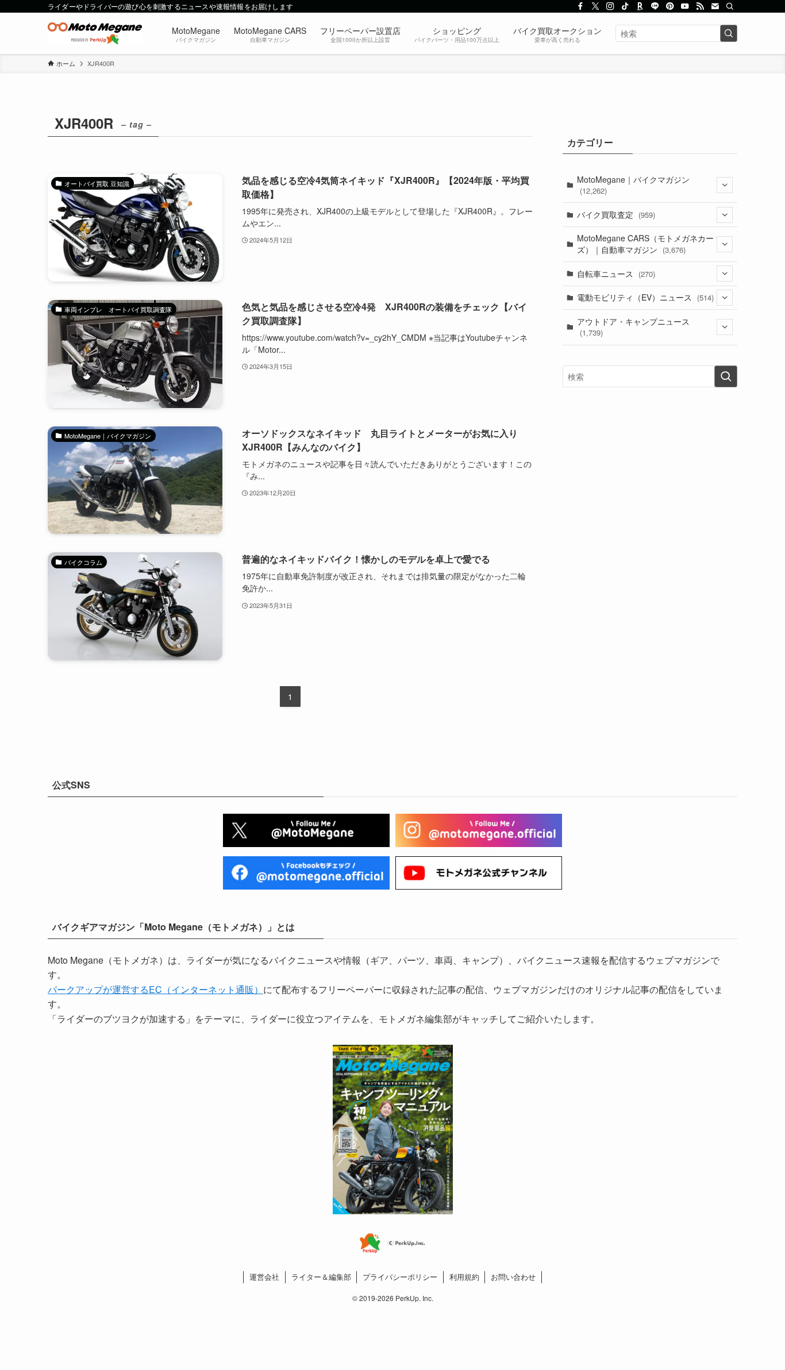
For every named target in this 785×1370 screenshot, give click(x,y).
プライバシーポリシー (400, 1276)
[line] (655, 6)
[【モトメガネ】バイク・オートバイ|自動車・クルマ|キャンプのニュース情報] (95, 33)
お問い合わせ (513, 1276)
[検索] (729, 6)
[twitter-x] (595, 6)
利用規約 (464, 1276)
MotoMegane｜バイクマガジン (633, 185)
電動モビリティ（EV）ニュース (645, 297)
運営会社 (264, 1276)
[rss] (699, 6)
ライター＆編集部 (321, 1276)
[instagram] (610, 6)
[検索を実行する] (728, 33)
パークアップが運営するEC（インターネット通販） (155, 989)
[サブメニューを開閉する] (725, 185)
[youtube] (685, 6)
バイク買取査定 (616, 214)
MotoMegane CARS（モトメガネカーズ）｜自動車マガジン (645, 243)
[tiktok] (625, 6)
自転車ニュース (616, 273)
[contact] (714, 6)
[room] (640, 6)
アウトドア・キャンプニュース (633, 326)
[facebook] (580, 6)
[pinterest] (670, 6)
